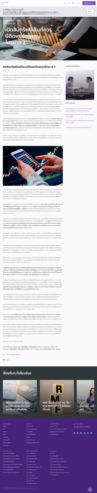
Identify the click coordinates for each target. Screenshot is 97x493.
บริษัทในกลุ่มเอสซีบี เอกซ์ (32, 443)
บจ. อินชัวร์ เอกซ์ (30, 462)
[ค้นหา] (78, 3)
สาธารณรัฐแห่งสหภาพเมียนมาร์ (11, 473)
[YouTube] (84, 433)
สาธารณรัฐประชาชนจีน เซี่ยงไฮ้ (11, 459)
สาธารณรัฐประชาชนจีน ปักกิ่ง (11, 456)
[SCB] (7, 2)
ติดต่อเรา (52, 453)
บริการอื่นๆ (6, 445)
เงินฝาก (5, 432)
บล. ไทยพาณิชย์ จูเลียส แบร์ (33, 467)
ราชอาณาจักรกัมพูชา (8, 453)
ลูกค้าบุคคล (6, 18)
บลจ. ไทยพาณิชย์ (31, 456)
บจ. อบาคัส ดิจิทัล (31, 464)
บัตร (4, 429)
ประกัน (4, 434)
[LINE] (77, 433)
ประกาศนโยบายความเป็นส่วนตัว (58, 462)
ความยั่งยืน (29, 432)
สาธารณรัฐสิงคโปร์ (8, 470)
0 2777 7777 (82, 427)
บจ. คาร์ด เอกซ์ (30, 475)
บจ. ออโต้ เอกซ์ (30, 481)
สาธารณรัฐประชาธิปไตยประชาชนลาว (13, 464)
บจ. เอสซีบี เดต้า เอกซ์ (32, 478)
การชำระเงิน (6, 440)
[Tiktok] (81, 433)
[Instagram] (91, 433)
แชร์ (9, 51)
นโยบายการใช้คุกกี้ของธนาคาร (52, 14)
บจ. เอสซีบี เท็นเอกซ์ (31, 470)
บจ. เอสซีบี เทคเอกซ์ (31, 484)
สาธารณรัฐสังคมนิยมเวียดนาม (11, 467)
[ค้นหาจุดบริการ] (73, 3)
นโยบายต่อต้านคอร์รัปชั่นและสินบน (59, 467)
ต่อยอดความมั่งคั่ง (23, 18)
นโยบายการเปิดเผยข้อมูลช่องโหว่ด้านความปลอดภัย (59, 474)
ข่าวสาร (28, 437)
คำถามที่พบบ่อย (54, 434)
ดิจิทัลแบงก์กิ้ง (6, 443)
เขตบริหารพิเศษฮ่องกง (9, 462)
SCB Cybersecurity (55, 464)
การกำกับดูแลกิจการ (31, 429)
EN (68, 3)
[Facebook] (74, 433)
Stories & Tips (13, 18)
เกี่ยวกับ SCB (29, 426)
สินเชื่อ (4, 426)
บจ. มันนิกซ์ (29, 473)
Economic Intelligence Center (58, 429)
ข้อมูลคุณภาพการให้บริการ (57, 432)
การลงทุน (5, 437)
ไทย (65, 3)
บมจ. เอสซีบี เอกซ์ (31, 453)
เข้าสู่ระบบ (88, 3)
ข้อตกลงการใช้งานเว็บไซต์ (57, 459)
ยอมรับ (90, 11)
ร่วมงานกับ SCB (30, 440)
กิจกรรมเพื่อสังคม (31, 434)
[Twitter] (88, 433)
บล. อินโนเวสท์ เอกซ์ (31, 459)
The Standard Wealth (14, 354)
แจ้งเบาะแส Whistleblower (57, 470)
